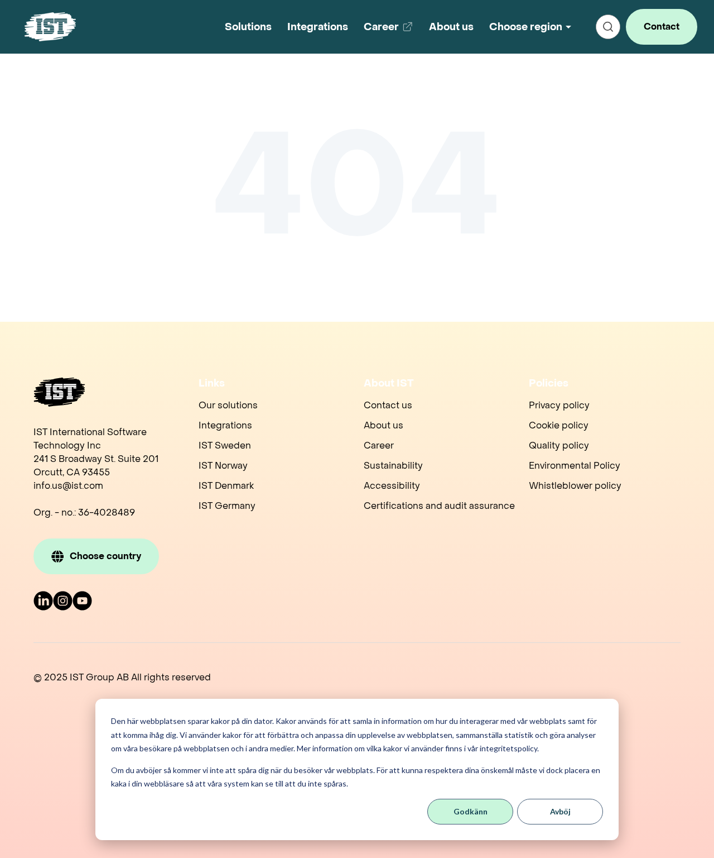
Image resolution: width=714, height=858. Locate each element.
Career (390, 31)
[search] (608, 27)
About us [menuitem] (383, 425)
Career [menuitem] (379, 445)
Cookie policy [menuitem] (558, 425)
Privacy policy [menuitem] (559, 405)
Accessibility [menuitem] (392, 486)
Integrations (317, 27)
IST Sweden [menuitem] (225, 445)
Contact (661, 26)
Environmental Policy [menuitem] (574, 465)
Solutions (248, 27)
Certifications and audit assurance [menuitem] (439, 506)
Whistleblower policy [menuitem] (575, 486)
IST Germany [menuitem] (227, 506)
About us (451, 27)
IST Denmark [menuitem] (226, 486)
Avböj (560, 811)
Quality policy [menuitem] (559, 445)
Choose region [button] (525, 27)
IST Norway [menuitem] (223, 465)
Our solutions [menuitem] (228, 405)
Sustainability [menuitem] (393, 465)
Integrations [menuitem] (225, 425)
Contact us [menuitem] (388, 405)
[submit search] (608, 27)
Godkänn (471, 811)
